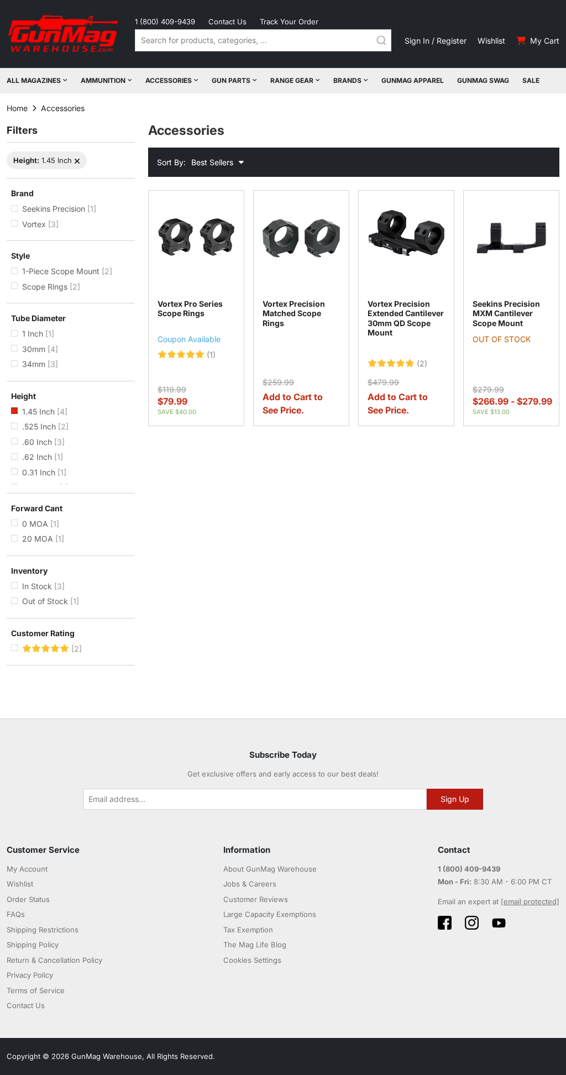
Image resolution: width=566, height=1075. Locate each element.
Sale (530, 80)
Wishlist (491, 40)
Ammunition (103, 80)
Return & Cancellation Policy (54, 960)
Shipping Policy (33, 944)
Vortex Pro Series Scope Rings (190, 308)
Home (17, 108)
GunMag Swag (483, 80)
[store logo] (64, 34)
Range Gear (291, 80)
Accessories (168, 80)
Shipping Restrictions (42, 929)
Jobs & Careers (249, 883)
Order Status (28, 899)
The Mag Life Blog (254, 944)
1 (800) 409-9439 (165, 21)
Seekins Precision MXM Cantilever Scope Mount (506, 313)
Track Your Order (289, 21)
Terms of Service (36, 990)
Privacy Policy (30, 975)
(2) (422, 364)
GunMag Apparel (412, 80)
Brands (347, 80)
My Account (27, 868)
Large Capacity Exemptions (269, 914)
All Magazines (34, 80)
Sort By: (171, 162)
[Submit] (381, 40)
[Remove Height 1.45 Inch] (77, 161)
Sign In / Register (436, 40)
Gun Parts (231, 80)
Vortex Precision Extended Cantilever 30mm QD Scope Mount (406, 318)
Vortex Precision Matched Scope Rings (294, 313)
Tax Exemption (248, 929)
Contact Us (227, 21)
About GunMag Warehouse (270, 868)
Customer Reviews (255, 899)
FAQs (16, 914)
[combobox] (263, 40)
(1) (211, 355)
